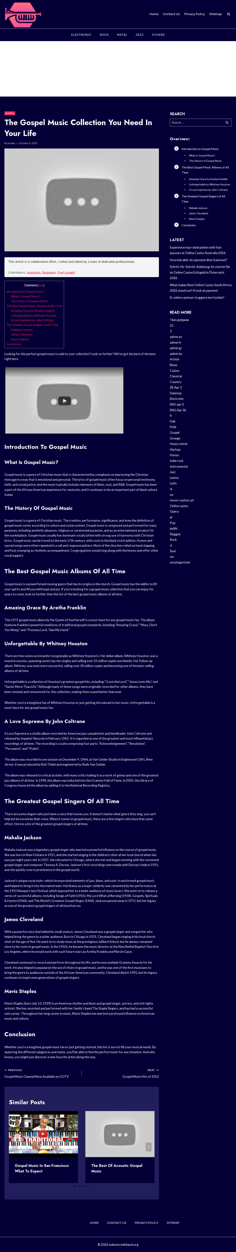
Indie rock (176, 461)
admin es (176, 337)
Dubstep (175, 393)
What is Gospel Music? (25, 296)
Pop (172, 523)
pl (171, 517)
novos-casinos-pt (182, 500)
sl (171, 545)
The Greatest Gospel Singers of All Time (32, 324)
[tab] (74, 1186)
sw (172, 556)
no (171, 495)
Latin (173, 483)
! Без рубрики (179, 320)
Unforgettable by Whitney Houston (33, 315)
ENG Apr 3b (178, 410)
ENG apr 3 (177, 404)
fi (171, 416)
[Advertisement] (118, 69)
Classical (176, 376)
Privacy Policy (194, 14)
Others (158, 34)
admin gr (176, 348)
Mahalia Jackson (22, 329)
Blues (173, 365)
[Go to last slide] (15, 1147)
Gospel (10, 113)
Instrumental (179, 466)
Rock (104, 34)
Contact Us (171, 14)
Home (153, 14)
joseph (11, 143)
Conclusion (13, 344)
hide (41, 285)
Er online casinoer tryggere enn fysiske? (197, 297)
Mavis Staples (20, 339)
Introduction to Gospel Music (25, 291)
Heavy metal (178, 444)
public (174, 528)
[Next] (149, 1147)
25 (171, 325)
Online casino (179, 506)
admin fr (175, 342)
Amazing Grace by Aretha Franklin (33, 310)
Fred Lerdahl (66, 272)
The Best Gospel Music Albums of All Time (34, 306)
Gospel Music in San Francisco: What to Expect (42, 1168)
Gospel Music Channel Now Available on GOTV (36, 1073)
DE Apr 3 (176, 387)
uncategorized (180, 562)
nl (171, 489)
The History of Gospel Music (29, 301)
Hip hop (175, 449)
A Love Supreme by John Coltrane (32, 320)
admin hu (176, 354)
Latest (174, 478)
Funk (173, 427)
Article (174, 359)
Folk (173, 421)
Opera (174, 511)
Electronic (81, 34)
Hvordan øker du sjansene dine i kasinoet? (198, 260)
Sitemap (215, 14)
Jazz (140, 34)
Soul (173, 551)
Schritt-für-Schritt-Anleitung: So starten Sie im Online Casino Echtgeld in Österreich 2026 (200, 272)
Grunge (175, 438)
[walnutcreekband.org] (22, 14)
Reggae (175, 534)
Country (175, 382)
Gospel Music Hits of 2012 (140, 1073)
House (174, 455)
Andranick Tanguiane (41, 272)
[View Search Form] (229, 14)
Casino (174, 371)
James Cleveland (21, 334)
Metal (122, 34)
